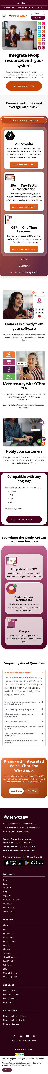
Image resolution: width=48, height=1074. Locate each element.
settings (27, 1065)
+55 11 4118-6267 (17, 7)
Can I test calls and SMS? (16, 721)
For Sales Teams (10, 990)
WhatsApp (7, 1002)
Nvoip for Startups (11, 1024)
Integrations (8, 937)
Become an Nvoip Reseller (14, 1020)
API (4, 929)
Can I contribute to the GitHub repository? (19, 734)
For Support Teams (11, 994)
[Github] (34, 1036)
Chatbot (6, 949)
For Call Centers (9, 998)
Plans (5, 925)
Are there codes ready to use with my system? (22, 727)
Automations (8, 933)
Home (5, 880)
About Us (7, 888)
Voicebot (7, 953)
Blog (5, 891)
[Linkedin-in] (20, 1036)
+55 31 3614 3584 (28, 850)
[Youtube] (27, 1036)
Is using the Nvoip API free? (17, 672)
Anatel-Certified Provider (24, 1049)
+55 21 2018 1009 (27, 846)
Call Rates (7, 965)
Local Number (9, 961)
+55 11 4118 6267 (23, 842)
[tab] (24, 120)
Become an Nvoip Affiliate (14, 1016)
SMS (5, 969)
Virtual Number (9, 957)
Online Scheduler (10, 973)
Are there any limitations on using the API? (21, 741)
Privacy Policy (9, 907)
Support (6, 895)
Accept (7, 1070)
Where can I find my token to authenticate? (18, 715)
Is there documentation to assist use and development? (22, 703)
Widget (6, 945)
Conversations (9, 941)
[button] (4, 16)
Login (5, 884)
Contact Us (7, 903)
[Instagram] (13, 1036)
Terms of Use (8, 911)
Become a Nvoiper (11, 899)
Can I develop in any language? (19, 709)
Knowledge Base (10, 976)
